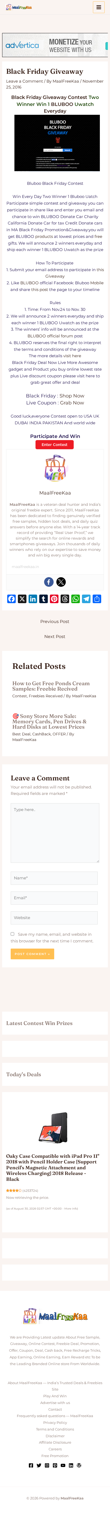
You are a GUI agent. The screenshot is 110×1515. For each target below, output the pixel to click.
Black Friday (26, 97)
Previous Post (54, 621)
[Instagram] (47, 1465)
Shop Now (72, 396)
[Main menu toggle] (99, 7)
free (98, 236)
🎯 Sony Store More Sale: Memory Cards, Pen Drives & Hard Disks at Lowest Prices (49, 721)
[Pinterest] (55, 1465)
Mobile (97, 282)
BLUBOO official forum (50, 335)
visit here (72, 355)
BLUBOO (62, 104)
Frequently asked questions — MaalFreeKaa (55, 1416)
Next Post (54, 636)
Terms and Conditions (55, 1429)
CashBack (41, 734)
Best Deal (21, 734)
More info (70, 1208)
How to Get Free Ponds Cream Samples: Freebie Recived (51, 686)
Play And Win (55, 1396)
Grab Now (72, 403)
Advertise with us (55, 1402)
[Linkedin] (71, 1465)
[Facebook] (49, 582)
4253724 (30, 1191)
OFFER (59, 734)
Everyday (55, 111)
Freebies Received (45, 696)
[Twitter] (61, 582)
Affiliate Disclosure (55, 1442)
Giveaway (54, 97)
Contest (77, 97)
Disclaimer (55, 1436)
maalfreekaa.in (25, 566)
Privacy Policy (55, 1422)
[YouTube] (63, 1465)
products (44, 236)
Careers (55, 1449)
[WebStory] (79, 1465)
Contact (55, 1409)
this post (39, 289)
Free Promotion (55, 1456)
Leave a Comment (24, 81)
